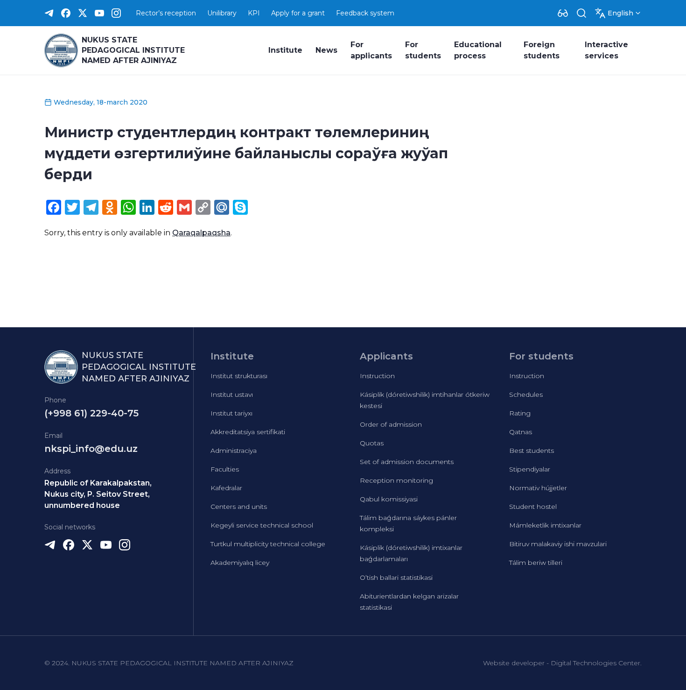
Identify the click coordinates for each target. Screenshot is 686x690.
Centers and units (238, 506)
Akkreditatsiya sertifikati (247, 432)
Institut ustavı (231, 394)
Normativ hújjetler (538, 488)
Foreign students (542, 50)
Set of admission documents (407, 462)
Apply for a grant (298, 13)
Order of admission (391, 424)
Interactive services (606, 50)
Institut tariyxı (231, 413)
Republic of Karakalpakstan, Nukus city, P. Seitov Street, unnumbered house (98, 494)
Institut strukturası (238, 376)
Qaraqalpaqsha (201, 232)
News (326, 50)
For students (423, 50)
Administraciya (233, 450)
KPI (254, 13)
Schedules (526, 394)
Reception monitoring (396, 480)
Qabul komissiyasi (389, 499)
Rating (520, 413)
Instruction (377, 376)
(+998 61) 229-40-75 (91, 413)
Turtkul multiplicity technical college (267, 544)
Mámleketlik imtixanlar (545, 525)
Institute (285, 50)
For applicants (371, 50)
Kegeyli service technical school (261, 525)
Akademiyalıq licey (239, 562)
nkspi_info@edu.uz (91, 448)
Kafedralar (226, 488)
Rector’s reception (166, 13)
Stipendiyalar (529, 469)
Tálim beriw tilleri (535, 562)
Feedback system (365, 13)
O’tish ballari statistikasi (396, 577)
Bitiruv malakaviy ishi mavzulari (558, 544)
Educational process (478, 50)
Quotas (372, 443)
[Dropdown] (562, 13)
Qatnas (520, 432)
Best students (531, 450)
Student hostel (533, 506)
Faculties (224, 469)
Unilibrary (222, 13)
